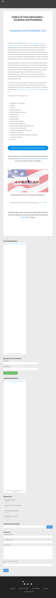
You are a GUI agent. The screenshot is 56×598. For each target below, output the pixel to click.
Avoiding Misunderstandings (11, 510)
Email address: (6, 366)
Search (49, 526)
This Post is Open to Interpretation (13, 505)
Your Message (6, 545)
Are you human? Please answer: (10, 562)
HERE (27, 217)
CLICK (22, 217)
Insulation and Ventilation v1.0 (28, 30)
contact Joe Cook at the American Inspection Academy (33, 158)
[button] (52, 4)
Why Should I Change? (10, 500)
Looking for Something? (11, 524)
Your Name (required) (8, 534)
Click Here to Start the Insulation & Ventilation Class (28, 148)
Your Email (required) (8, 539)
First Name (6, 360)
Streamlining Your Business (11, 516)
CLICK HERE (43, 202)
